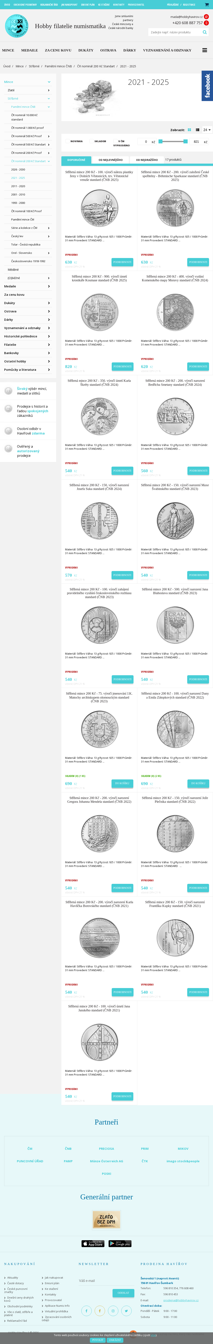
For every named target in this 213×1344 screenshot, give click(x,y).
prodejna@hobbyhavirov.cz (181, 1300)
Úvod (6, 66)
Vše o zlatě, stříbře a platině (18, 1313)
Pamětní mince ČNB (58, 66)
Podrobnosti (122, 262)
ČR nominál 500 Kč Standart (28, 144)
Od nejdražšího (147, 160)
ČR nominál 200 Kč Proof (26, 153)
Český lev (17, 236)
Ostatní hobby (15, 361)
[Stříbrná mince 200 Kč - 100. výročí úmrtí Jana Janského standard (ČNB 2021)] (99, 1042)
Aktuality (12, 1277)
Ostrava (10, 311)
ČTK (145, 1161)
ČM (29, 1148)
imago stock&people (183, 1161)
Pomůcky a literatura (20, 369)
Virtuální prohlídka (56, 1311)
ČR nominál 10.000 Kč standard (24, 117)
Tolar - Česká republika (25, 244)
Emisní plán (52, 1283)
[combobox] (207, 129)
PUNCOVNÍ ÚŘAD (30, 1161)
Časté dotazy (15, 1283)
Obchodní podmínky (20, 1306)
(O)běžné (14, 278)
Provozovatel (53, 1300)
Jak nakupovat (54, 1277)
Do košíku (122, 783)
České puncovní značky (15, 1290)
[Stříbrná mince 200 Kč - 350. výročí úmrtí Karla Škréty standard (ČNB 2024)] (99, 416)
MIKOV (183, 1148)
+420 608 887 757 (187, 22)
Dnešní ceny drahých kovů (19, 1299)
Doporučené (76, 160)
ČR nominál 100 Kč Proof (26, 211)
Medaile (10, 286)
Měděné (13, 270)
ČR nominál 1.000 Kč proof (27, 128)
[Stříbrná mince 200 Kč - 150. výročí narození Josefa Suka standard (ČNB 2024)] (99, 520)
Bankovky (11, 353)
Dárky (8, 319)
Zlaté (11, 90)
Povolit (97, 1340)
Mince (20, 66)
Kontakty (50, 1294)
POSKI (106, 1173)
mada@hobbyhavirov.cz (187, 17)
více (153, 1335)
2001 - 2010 (18, 194)
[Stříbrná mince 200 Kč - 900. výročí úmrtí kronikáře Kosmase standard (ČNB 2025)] (99, 311)
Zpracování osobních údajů (57, 1318)
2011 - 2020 (18, 186)
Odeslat (123, 1292)
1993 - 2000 (18, 203)
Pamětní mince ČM (22, 219)
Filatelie (10, 344)
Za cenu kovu (14, 294)
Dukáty (9, 303)
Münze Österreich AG (106, 1161)
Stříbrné (34, 66)
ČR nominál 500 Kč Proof (26, 136)
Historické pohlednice (20, 336)
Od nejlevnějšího (111, 160)
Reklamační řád (17, 1320)
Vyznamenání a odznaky (22, 328)
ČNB (68, 1148)
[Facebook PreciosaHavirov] (86, 1311)
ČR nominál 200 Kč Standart (96, 66)
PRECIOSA (106, 1148)
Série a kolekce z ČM (24, 228)
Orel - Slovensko (21, 253)
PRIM (145, 1148)
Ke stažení (51, 1288)
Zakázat (115, 1340)
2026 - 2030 (18, 169)
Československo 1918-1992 (28, 261)
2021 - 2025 (18, 178)
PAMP (68, 1161)
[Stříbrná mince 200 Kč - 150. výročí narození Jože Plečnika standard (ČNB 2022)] (175, 833)
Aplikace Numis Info (57, 1305)
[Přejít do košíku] (206, 4)
